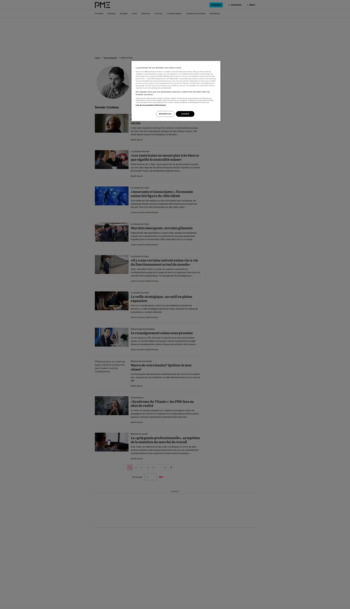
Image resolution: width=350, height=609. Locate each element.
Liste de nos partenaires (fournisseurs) (151, 105)
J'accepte (185, 114)
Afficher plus (165, 114)
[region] (176, 91)
